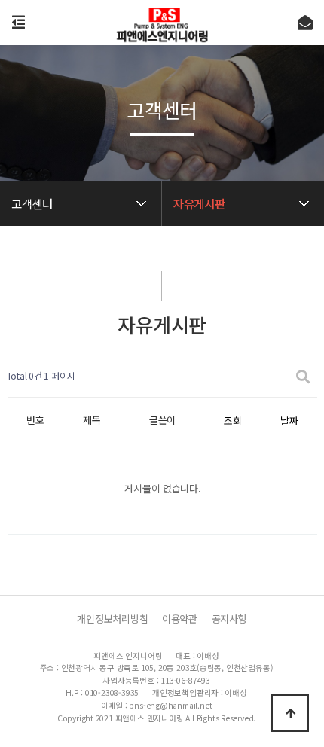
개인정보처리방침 (112, 618)
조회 (232, 420)
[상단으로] (290, 713)
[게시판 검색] (303, 376)
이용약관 (179, 618)
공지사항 (229, 618)
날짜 (289, 420)
